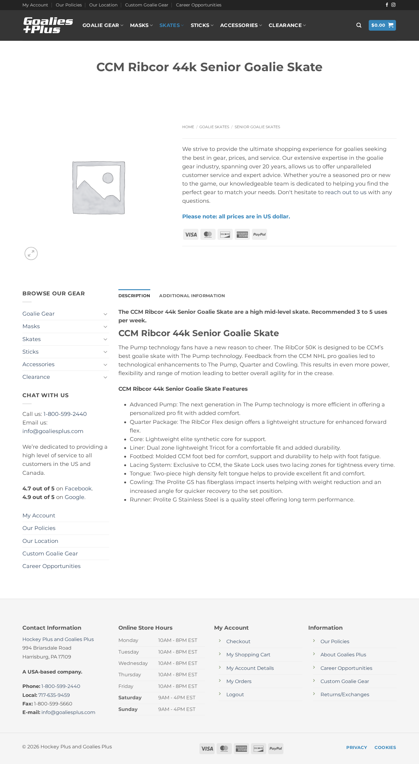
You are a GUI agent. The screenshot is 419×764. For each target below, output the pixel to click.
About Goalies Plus (343, 655)
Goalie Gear (101, 25)
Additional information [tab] (192, 295)
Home (188, 127)
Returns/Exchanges (345, 694)
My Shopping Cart (248, 655)
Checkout (238, 641)
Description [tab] (134, 295)
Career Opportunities (198, 5)
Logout (235, 694)
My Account (35, 5)
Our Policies (69, 5)
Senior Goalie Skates (257, 127)
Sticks (200, 25)
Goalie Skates (214, 127)
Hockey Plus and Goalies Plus (58, 639)
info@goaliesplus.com (52, 431)
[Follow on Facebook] (387, 5)
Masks (139, 25)
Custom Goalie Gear (146, 5)
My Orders (239, 681)
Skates (170, 25)
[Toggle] (105, 314)
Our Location (103, 5)
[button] (358, 25)
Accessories (239, 25)
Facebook (78, 488)
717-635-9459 (54, 695)
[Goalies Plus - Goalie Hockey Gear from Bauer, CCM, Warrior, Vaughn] (47, 25)
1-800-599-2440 (65, 414)
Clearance (285, 25)
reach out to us (346, 192)
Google (74, 497)
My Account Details (250, 668)
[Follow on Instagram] (393, 5)
